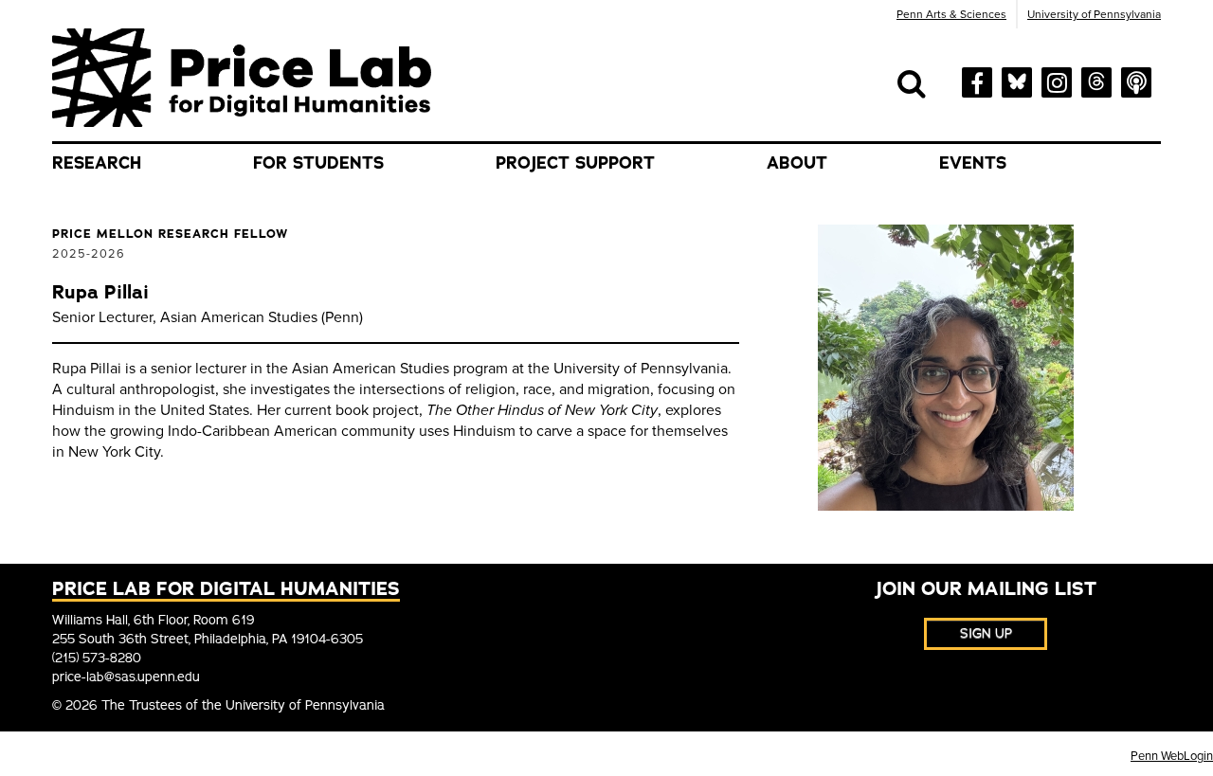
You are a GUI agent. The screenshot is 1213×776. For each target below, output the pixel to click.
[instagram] (1056, 80)
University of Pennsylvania (1094, 14)
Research (96, 163)
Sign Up (986, 633)
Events (972, 163)
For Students (318, 163)
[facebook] (977, 81)
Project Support (575, 163)
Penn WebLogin (1172, 756)
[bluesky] (1017, 79)
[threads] (1096, 79)
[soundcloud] (1136, 80)
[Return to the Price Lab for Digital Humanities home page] (241, 76)
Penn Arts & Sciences (951, 14)
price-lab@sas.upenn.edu (126, 677)
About (797, 163)
